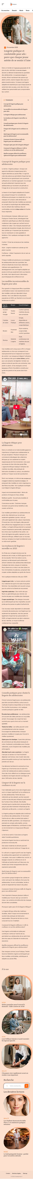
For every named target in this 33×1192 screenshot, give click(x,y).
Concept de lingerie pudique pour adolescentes (13, 105)
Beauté (4, 1071)
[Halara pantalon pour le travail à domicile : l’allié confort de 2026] (16, 988)
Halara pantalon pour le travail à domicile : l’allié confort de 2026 (13, 1005)
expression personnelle (20, 68)
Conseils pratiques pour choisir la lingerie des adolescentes (16, 124)
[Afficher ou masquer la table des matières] (21, 100)
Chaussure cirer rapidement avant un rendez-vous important (15, 1074)
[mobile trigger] (3, 4)
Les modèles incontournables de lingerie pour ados (15, 110)
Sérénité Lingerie (6, 825)
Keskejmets (5, 368)
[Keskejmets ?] (13, 4)
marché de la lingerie (20, 75)
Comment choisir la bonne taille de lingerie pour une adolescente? (14, 140)
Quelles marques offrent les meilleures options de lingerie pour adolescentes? (15, 154)
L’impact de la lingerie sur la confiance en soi (16, 129)
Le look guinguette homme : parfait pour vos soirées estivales (16, 1155)
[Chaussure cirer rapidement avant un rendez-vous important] (16, 1057)
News (3, 1036)
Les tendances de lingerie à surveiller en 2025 (15, 119)
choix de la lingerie (21, 70)
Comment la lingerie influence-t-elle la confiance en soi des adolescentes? (15, 149)
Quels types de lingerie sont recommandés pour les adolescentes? (16, 135)
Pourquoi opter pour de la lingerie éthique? (16, 145)
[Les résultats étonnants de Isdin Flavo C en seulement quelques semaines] (16, 1105)
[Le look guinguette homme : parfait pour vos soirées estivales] (16, 1138)
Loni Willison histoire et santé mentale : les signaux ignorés (16, 1040)
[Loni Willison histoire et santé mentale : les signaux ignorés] (16, 1022)
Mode (4, 1002)
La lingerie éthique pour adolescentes (15, 114)
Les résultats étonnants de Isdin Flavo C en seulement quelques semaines (15, 1122)
